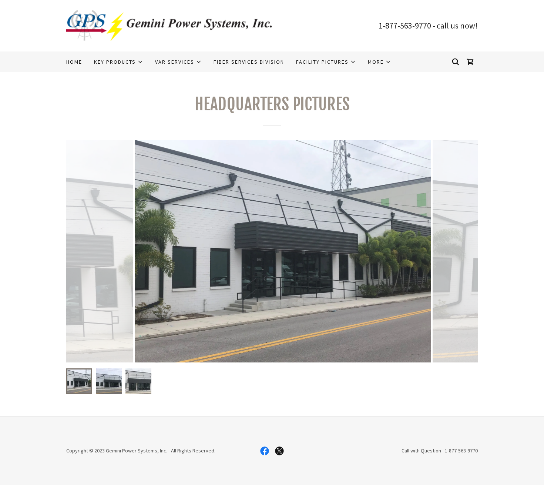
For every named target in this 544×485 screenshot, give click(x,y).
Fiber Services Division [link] (249, 61)
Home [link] (74, 61)
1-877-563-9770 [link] (405, 25)
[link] (169, 25)
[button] (118, 61)
